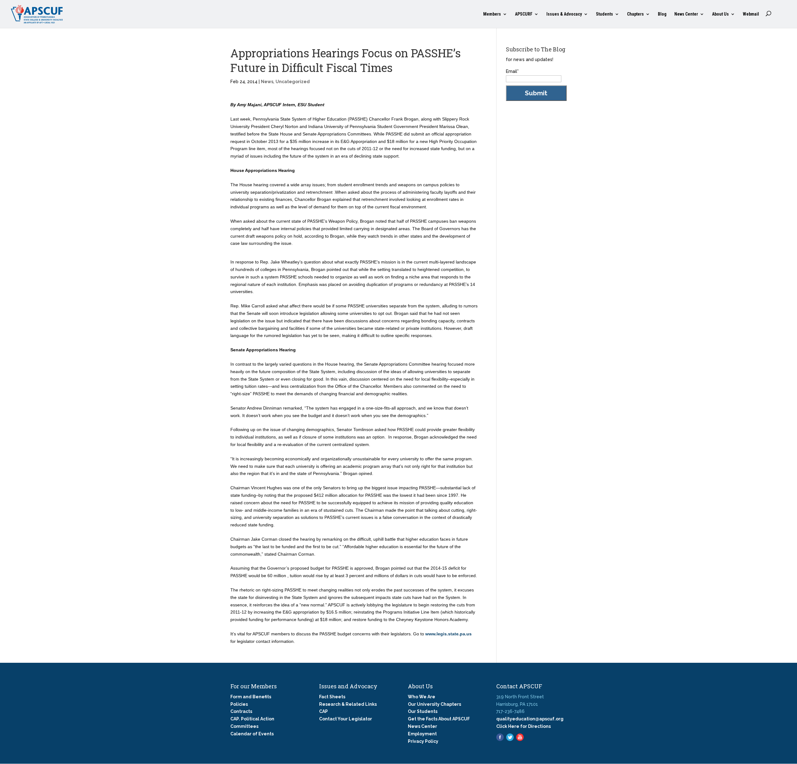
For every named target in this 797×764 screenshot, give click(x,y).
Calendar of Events (252, 733)
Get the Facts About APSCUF (439, 718)
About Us (720, 14)
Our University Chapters (434, 704)
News (267, 81)
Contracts (241, 711)
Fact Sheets (332, 696)
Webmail (751, 14)
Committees (244, 726)
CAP (323, 711)
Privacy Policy (423, 741)
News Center (686, 14)
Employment (422, 733)
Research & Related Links (348, 704)
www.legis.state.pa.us (448, 633)
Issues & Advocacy (564, 14)
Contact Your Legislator (345, 718)
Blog (662, 14)
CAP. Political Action (252, 718)
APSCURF (523, 14)
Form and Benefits (250, 696)
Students (604, 14)
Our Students (422, 711)
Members (492, 14)
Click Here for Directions (523, 726)
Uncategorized (293, 81)
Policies (239, 704)
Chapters (635, 14)
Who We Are (421, 696)
